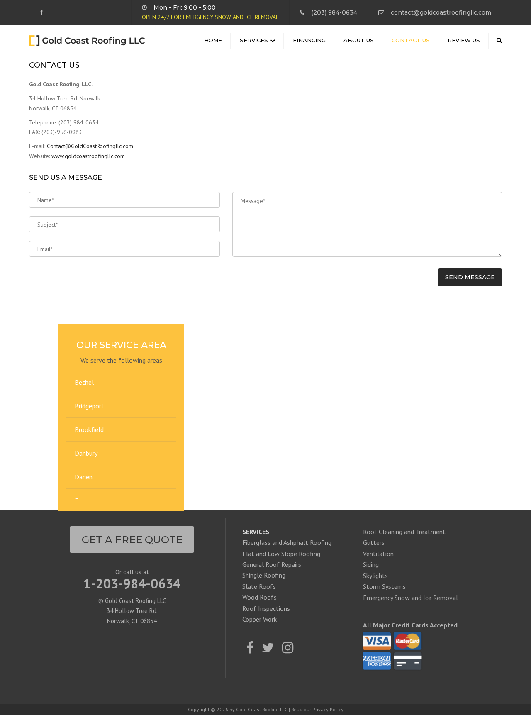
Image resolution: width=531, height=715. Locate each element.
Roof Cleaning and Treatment (404, 531)
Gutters (374, 542)
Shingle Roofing (263, 575)
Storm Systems (384, 586)
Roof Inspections (266, 608)
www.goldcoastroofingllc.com (88, 156)
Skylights (375, 575)
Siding (371, 564)
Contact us (411, 40)
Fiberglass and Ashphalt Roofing (286, 542)
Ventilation (378, 553)
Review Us (464, 40)
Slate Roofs (259, 586)
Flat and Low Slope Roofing (281, 553)
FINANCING (309, 40)
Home (213, 40)
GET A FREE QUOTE (132, 540)
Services (254, 40)
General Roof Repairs (271, 564)
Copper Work (259, 619)
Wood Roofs (259, 597)
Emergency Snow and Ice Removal (410, 597)
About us (358, 40)
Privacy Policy (327, 709)
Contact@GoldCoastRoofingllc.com (90, 146)
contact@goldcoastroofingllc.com (441, 12)
